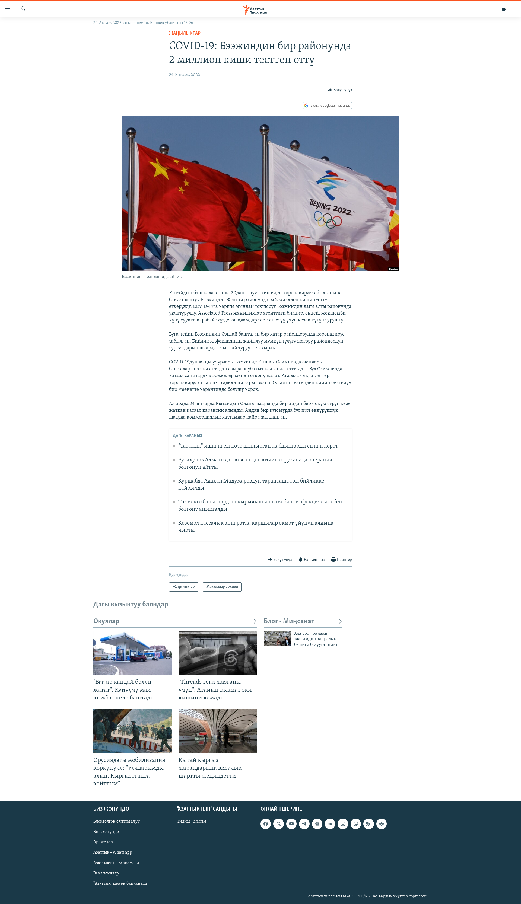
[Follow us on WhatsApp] (356, 824)
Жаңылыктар (185, 33)
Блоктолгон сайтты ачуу (116, 821)
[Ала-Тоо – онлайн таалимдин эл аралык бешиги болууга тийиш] (277, 638)
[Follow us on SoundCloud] (330, 824)
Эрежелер (103, 842)
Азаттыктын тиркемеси (116, 863)
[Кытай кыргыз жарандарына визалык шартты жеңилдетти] (218, 731)
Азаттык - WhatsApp (112, 853)
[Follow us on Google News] (317, 824)
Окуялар (106, 621)
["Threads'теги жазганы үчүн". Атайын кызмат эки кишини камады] (218, 653)
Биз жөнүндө (106, 832)
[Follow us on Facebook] (265, 824)
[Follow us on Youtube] (291, 824)
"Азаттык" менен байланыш (120, 883)
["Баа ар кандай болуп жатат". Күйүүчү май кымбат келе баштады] (132, 653)
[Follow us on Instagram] (343, 824)
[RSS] (368, 824)
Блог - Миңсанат (289, 621)
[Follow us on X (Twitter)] (278, 824)
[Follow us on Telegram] (304, 824)
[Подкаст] (381, 824)
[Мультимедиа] (504, 9)
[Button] (340, 90)
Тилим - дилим (191, 821)
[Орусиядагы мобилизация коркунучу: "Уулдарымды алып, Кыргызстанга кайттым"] (132, 731)
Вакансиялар (106, 873)
